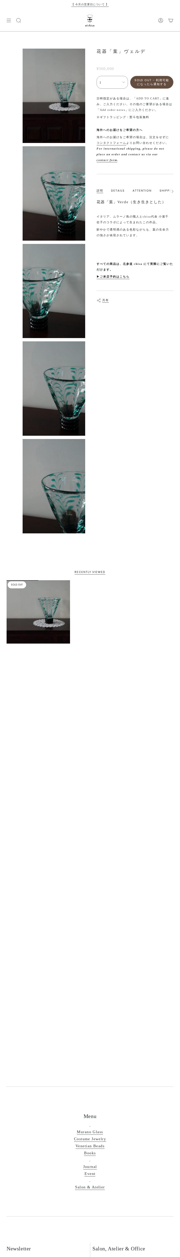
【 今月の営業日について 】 (90, 4)
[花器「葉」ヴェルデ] (38, 612)
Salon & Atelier (90, 1187)
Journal (90, 1166)
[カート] (171, 20)
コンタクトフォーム (111, 143)
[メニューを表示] (8, 20)
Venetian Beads (90, 1146)
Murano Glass (90, 1132)
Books (90, 1153)
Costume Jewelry (90, 1139)
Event (90, 1173)
